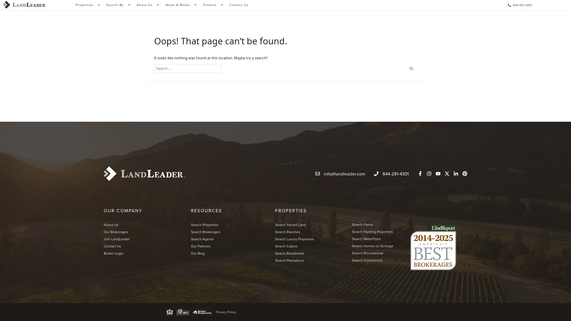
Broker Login (114, 253)
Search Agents (202, 239)
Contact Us (239, 5)
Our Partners (200, 246)
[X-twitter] (447, 173)
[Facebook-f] (420, 173)
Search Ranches (287, 231)
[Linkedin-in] (455, 173)
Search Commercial (367, 260)
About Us (111, 224)
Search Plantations (289, 260)
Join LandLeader (117, 239)
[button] (88, 5)
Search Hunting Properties (372, 231)
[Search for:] (187, 68)
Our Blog (198, 253)
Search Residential (289, 253)
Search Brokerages (205, 231)
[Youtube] (438, 173)
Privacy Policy (226, 312)
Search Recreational (367, 253)
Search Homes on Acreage (372, 245)
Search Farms (362, 224)
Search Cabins (286, 246)
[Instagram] (429, 173)
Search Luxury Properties (294, 239)
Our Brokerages (116, 231)
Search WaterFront (366, 238)
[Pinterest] (464, 173)
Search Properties (204, 224)
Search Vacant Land (290, 224)
